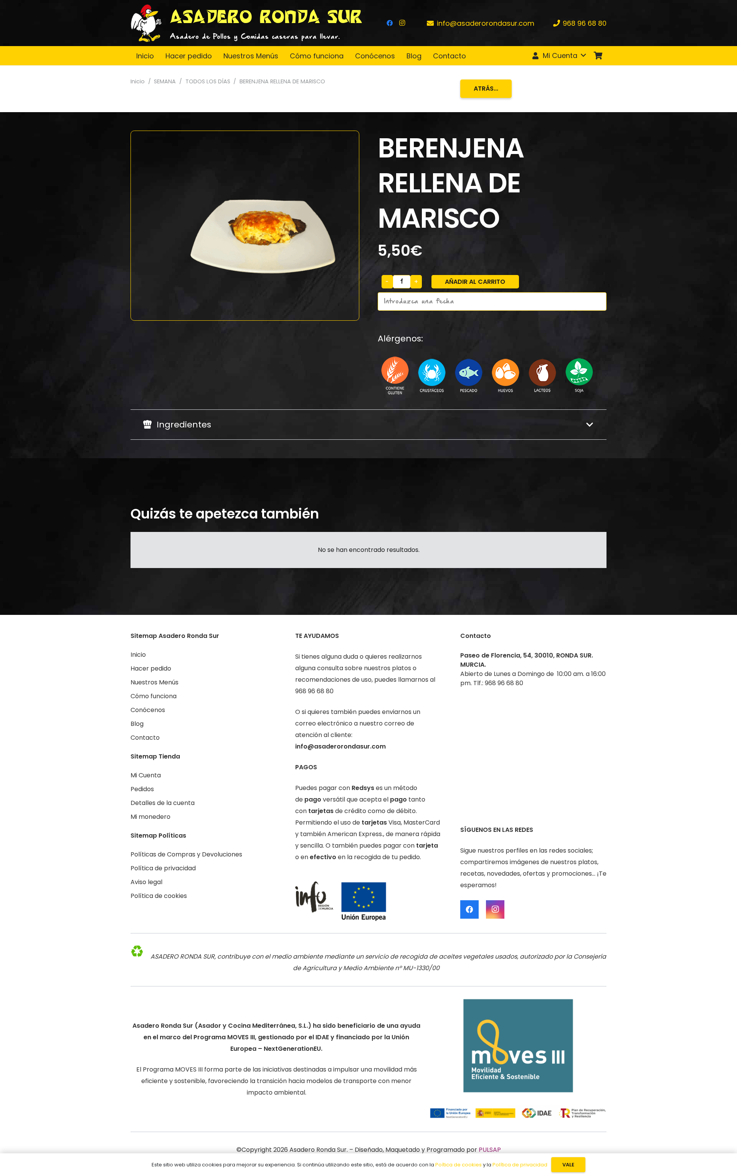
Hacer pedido (151, 668)
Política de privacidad (163, 868)
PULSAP (490, 1149)
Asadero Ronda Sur (318, 1149)
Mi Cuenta (146, 775)
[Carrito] (598, 55)
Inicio (138, 81)
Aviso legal (146, 882)
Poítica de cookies (458, 1164)
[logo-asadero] (146, 23)
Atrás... (486, 88)
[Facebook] (389, 23)
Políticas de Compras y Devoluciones (186, 854)
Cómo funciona (154, 696)
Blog (137, 723)
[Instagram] (402, 23)
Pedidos (142, 789)
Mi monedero (150, 816)
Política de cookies (159, 895)
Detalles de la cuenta (163, 802)
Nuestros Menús (154, 682)
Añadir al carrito (475, 281)
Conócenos (148, 710)
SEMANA (165, 81)
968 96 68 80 (314, 691)
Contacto (145, 737)
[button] (558, 56)
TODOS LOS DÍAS (207, 81)
